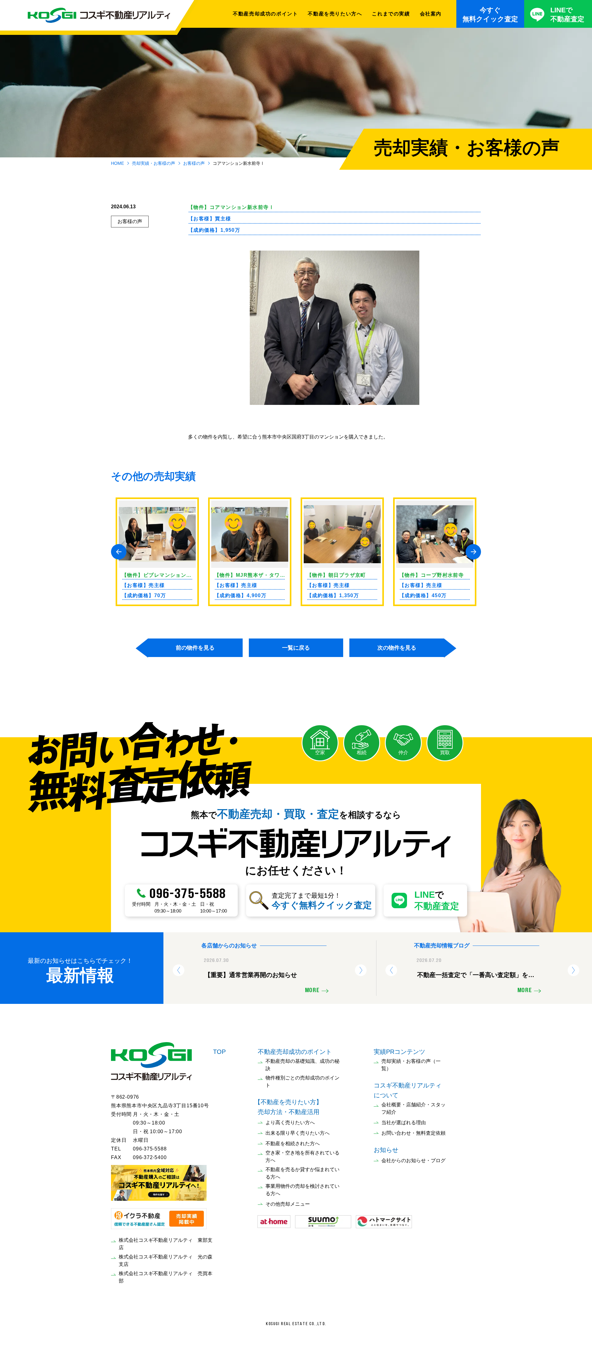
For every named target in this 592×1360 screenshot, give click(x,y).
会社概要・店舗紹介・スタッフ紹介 (413, 1108)
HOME (117, 163)
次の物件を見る (396, 648)
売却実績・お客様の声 (153, 163)
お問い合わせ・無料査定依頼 (413, 1133)
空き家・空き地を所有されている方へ (302, 1156)
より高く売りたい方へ (290, 1122)
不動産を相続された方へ (292, 1143)
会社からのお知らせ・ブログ (413, 1160)
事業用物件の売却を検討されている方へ (302, 1189)
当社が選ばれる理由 (403, 1122)
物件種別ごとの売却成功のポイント (302, 1081)
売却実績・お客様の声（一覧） (411, 1064)
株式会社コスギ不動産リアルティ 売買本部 (165, 1277)
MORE (312, 991)
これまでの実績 (391, 13)
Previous (118, 551)
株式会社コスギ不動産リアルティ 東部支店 (165, 1243)
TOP (219, 1051)
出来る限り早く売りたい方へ (297, 1133)
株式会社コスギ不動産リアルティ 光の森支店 (165, 1260)
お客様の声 (194, 163)
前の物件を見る (195, 648)
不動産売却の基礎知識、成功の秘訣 (302, 1064)
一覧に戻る (296, 648)
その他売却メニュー (287, 1204)
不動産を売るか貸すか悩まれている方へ (302, 1173)
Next (473, 551)
